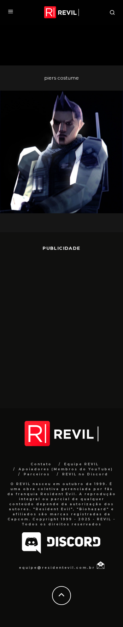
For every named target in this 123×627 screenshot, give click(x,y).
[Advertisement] (61, 325)
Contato (41, 464)
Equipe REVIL (81, 464)
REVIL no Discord (85, 474)
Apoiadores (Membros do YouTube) (66, 469)
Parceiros (37, 474)
